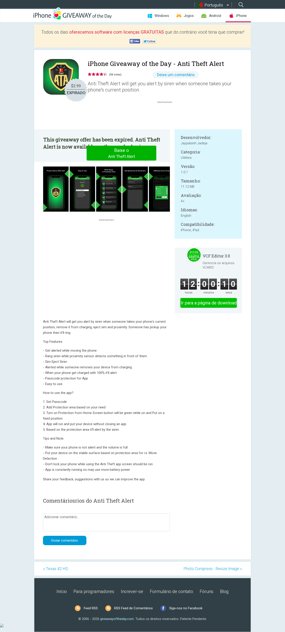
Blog (224, 591)
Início (62, 591)
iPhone (241, 16)
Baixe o (121, 153)
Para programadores (93, 591)
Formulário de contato (171, 591)
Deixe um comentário (176, 74)
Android (215, 16)
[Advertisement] (167, 115)
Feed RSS (91, 608)
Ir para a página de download (209, 303)
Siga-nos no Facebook (185, 608)
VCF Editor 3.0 (216, 256)
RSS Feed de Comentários (133, 608)
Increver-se (132, 591)
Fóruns (206, 591)
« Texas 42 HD (55, 568)
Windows (162, 16)
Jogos (189, 16)
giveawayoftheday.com (117, 619)
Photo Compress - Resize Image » (212, 568)
